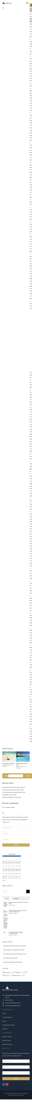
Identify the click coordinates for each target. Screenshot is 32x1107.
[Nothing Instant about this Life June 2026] (6, 903)
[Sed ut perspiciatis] (14, 972)
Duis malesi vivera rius (21, 764)
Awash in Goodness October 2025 (11, 797)
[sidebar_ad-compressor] (3, 812)
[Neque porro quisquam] (7, 972)
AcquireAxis (20, 1095)
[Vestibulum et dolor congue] (7, 975)
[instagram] (7, 1084)
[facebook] (3, 1084)
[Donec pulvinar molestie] (27, 972)
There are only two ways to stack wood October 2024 (18, 911)
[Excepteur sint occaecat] (19, 972)
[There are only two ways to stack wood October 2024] (6, 911)
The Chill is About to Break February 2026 (13, 792)
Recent (16, 898)
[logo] (7, 2)
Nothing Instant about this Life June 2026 (13, 787)
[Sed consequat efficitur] (24, 975)
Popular (7, 898)
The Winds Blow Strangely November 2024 (16, 933)
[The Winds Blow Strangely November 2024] (6, 932)
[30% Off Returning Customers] (7, 885)
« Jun (3, 880)
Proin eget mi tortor (8, 763)
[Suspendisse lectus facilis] (24, 972)
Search (6, 775)
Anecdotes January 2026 (9, 794)
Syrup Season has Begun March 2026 (12, 789)
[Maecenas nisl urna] (17, 975)
